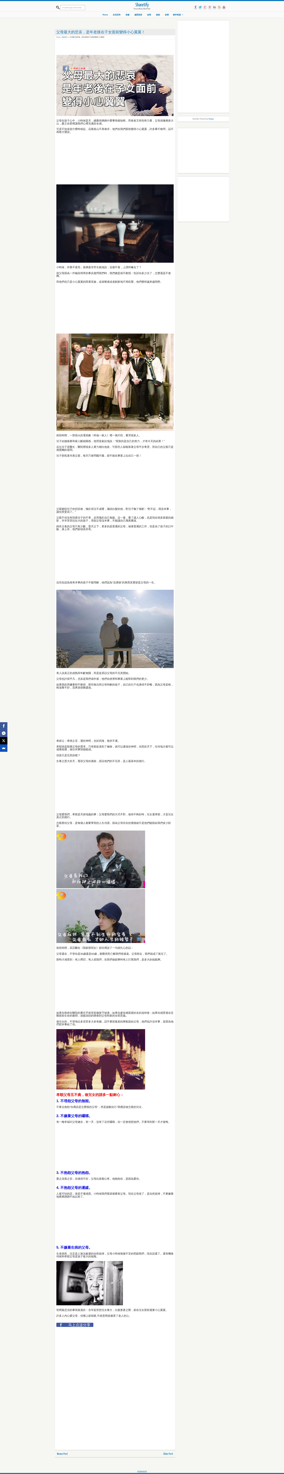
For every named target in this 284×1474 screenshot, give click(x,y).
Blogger (211, 119)
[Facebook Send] (3, 733)
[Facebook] (3, 726)
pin (209, 7)
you (224, 7)
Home (105, 15)
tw (200, 7)
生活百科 (117, 15)
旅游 (158, 15)
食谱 (167, 15)
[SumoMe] (3, 748)
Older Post (168, 1454)
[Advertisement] (110, 47)
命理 (149, 15)
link (214, 7)
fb (195, 7)
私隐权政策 (142, 1471)
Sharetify (142, 5)
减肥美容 (138, 15)
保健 (127, 15)
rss (219, 7)
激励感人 (65, 37)
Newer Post (62, 1454)
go (205, 7)
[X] (3, 740)
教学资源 (177, 15)
